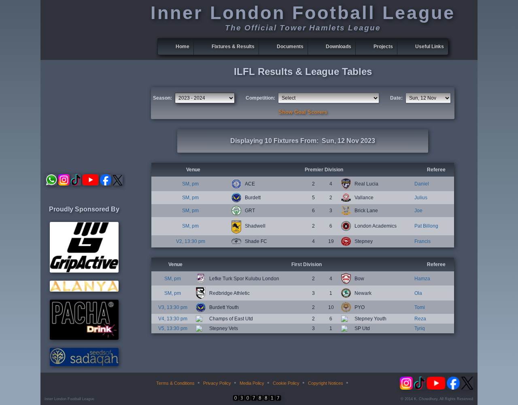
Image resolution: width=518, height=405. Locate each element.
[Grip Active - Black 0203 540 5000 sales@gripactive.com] (84, 271)
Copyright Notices (325, 383)
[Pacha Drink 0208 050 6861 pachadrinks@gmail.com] (84, 338)
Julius (420, 197)
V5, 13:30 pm (172, 328)
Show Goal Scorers (302, 112)
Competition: (260, 98)
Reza (420, 319)
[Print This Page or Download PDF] (357, 383)
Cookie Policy (286, 383)
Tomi (419, 307)
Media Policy (252, 383)
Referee (436, 170)
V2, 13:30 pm (190, 241)
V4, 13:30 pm (172, 319)
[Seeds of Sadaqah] (84, 364)
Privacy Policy (217, 383)
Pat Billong (426, 226)
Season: (162, 98)
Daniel (421, 184)
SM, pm (190, 184)
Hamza (422, 278)
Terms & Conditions (175, 383)
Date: (396, 98)
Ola (418, 293)
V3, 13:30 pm (172, 307)
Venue (193, 170)
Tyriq (419, 328)
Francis (422, 241)
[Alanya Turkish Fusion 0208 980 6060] (84, 290)
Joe (418, 210)
